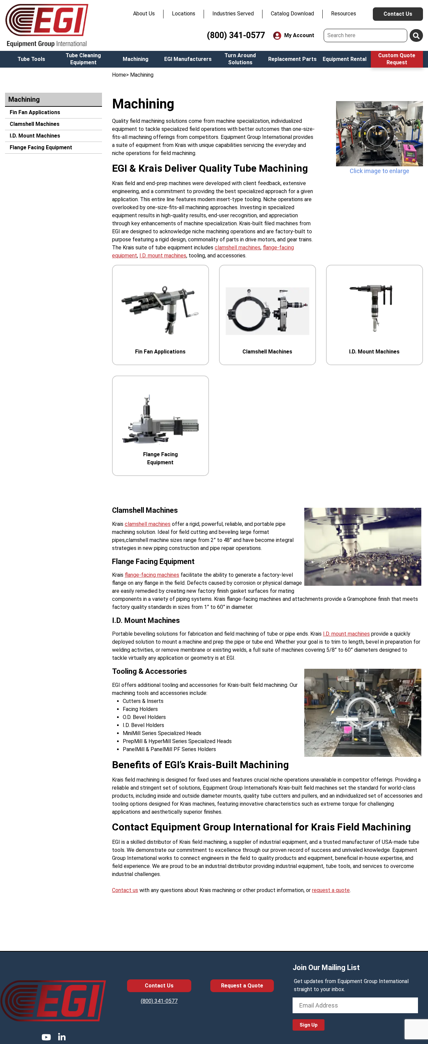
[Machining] (379, 133)
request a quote (331, 890)
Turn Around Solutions (240, 59)
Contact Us (398, 14)
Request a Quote (242, 985)
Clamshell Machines (34, 124)
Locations (183, 13)
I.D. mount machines (162, 255)
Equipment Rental (344, 59)
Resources (343, 13)
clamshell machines (237, 247)
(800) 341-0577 (236, 35)
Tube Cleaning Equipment (83, 59)
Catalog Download (292, 13)
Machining (135, 59)
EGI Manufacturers (188, 59)
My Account (298, 35)
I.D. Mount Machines (34, 136)
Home (119, 75)
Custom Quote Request (396, 59)
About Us (144, 13)
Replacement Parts (292, 59)
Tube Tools (31, 59)
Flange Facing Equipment (40, 147)
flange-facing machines (152, 575)
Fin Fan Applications (34, 112)
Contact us (125, 890)
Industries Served (233, 13)
